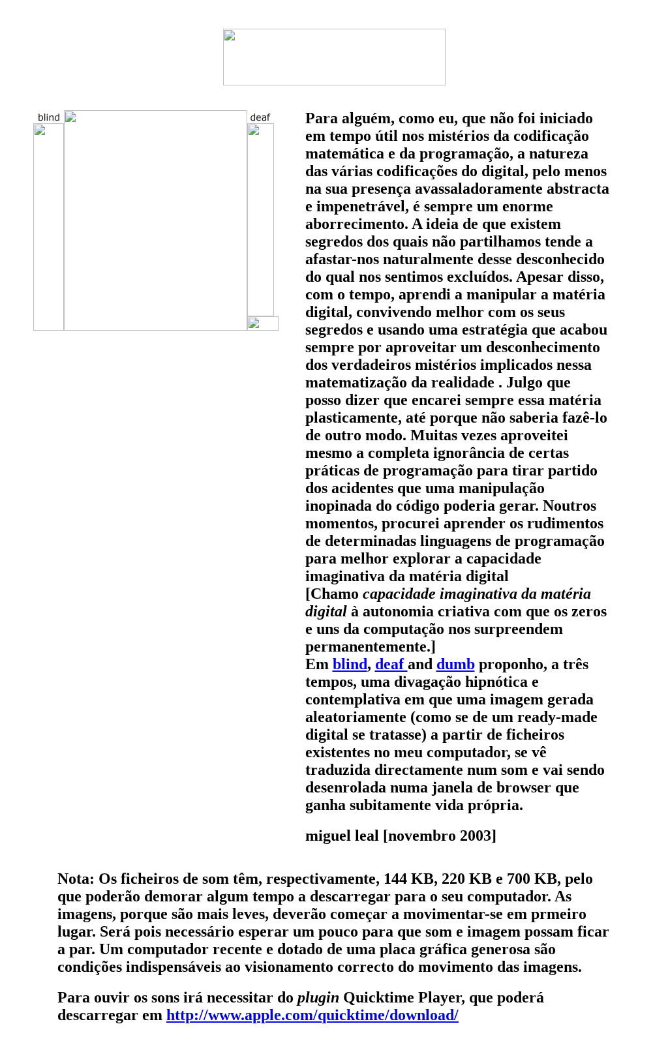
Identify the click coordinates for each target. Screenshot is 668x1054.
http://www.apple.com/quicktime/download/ (312, 1014)
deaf (391, 663)
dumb (455, 663)
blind (350, 663)
